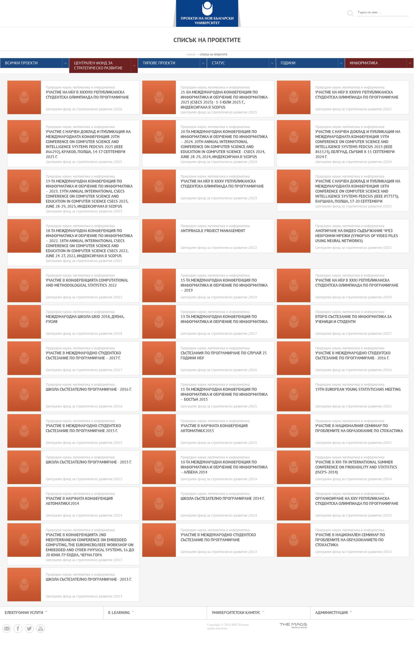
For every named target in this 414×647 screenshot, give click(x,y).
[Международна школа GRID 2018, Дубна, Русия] (24, 322)
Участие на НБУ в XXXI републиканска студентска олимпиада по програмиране (356, 283)
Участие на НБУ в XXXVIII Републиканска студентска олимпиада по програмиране (87, 95)
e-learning (119, 612)
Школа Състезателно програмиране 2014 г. (223, 498)
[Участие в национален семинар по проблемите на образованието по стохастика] (293, 540)
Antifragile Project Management (213, 231)
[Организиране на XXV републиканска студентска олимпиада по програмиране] (293, 503)
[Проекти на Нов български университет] (207, 13)
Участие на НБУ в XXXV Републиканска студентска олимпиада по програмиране (222, 184)
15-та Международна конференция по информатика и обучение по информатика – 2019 (224, 285)
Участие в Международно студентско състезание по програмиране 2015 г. (83, 429)
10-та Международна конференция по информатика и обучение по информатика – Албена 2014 (224, 467)
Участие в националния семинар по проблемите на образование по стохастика (359, 429)
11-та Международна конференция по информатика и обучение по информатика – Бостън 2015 (224, 394)
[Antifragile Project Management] (159, 236)
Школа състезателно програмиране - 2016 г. (89, 389)
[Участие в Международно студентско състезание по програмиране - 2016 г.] (293, 358)
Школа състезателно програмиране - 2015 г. (89, 462)
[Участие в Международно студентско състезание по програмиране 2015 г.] (24, 431)
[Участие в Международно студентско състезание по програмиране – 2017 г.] (24, 358)
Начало (191, 54)
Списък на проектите (213, 54)
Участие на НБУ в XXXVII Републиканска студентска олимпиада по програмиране (356, 95)
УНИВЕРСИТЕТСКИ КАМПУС (236, 612)
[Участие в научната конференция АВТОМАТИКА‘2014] (24, 503)
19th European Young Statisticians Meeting (358, 389)
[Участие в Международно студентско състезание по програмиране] (159, 540)
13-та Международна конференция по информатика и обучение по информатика (224, 319)
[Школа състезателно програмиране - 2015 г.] (24, 467)
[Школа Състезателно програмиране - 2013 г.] (24, 584)
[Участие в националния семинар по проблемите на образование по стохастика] (293, 431)
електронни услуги (24, 612)
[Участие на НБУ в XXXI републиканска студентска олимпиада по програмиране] (293, 285)
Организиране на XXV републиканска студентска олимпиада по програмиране (356, 501)
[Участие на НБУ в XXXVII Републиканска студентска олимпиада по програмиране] (293, 97)
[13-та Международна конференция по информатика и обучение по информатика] (159, 322)
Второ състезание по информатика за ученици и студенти (353, 319)
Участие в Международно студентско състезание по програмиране (218, 538)
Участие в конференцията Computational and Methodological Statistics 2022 (87, 283)
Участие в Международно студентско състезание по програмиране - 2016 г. (353, 356)
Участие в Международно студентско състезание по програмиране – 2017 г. (83, 356)
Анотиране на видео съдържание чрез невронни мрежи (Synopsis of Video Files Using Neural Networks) (356, 236)
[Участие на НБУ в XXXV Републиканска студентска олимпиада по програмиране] (159, 186)
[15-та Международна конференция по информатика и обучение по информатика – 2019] (159, 285)
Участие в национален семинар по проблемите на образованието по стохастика (350, 540)
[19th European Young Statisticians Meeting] (293, 394)
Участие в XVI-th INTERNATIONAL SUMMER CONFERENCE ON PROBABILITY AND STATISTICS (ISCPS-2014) (356, 467)
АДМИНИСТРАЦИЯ (331, 612)
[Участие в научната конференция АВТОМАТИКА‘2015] (159, 431)
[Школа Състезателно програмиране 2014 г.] (159, 503)
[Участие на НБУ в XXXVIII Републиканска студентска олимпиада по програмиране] (24, 97)
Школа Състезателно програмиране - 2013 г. (89, 579)
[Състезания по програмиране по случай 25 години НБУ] (159, 358)
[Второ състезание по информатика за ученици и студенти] (293, 322)
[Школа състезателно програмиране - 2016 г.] (24, 394)
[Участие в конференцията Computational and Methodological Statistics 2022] (24, 285)
